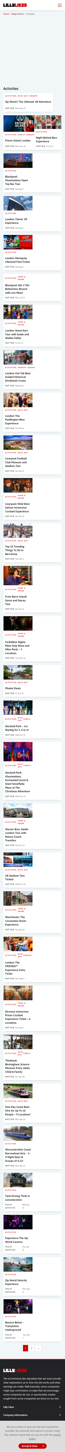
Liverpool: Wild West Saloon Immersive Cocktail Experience (17, 507)
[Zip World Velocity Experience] (18, 1264)
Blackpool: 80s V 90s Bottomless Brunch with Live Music (17, 289)
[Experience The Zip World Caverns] (18, 1222)
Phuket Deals (13, 688)
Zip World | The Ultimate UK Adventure (28, 101)
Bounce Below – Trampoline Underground (14, 1326)
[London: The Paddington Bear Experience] (18, 400)
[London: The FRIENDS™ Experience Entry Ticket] (18, 944)
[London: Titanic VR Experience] (18, 203)
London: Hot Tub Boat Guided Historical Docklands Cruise (17, 377)
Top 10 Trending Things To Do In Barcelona (14, 550)
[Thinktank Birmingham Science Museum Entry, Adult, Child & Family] (18, 1042)
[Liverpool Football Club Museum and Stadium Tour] (18, 442)
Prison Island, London (17, 140)
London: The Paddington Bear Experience (15, 419)
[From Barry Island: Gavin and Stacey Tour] (18, 575)
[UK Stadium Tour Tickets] (18, 859)
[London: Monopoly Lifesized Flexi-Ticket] (18, 242)
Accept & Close (30, 1446)
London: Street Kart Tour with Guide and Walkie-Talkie (17, 334)
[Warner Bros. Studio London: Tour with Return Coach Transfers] (18, 810)
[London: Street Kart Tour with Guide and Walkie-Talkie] (18, 312)
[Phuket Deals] (18, 672)
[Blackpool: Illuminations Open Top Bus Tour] (18, 160)
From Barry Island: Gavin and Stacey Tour (16, 600)
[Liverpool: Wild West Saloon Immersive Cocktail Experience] (18, 485)
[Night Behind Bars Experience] (48, 122)
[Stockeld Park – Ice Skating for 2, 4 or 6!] (18, 707)
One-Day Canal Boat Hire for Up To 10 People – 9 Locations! (17, 1110)
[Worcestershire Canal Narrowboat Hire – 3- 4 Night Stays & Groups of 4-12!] (18, 1133)
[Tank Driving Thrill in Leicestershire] (18, 1180)
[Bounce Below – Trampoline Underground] (18, 1306)
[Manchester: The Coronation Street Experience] (18, 898)
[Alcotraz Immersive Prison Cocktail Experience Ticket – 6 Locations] (18, 993)
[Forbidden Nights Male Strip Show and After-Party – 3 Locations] (18, 623)
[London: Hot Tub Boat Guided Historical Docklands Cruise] (18, 357)
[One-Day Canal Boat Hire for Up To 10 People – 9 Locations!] (18, 1091)
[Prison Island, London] (20, 123)
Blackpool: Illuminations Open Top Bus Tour (16, 180)
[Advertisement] (32, 49)
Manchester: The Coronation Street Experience (15, 921)
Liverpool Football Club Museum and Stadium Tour (16, 462)
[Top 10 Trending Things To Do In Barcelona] (18, 530)
